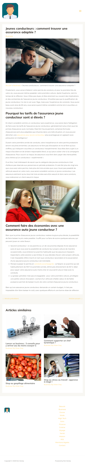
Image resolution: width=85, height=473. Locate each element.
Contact (62, 445)
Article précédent (10, 299)
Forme (62, 412)
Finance (62, 424)
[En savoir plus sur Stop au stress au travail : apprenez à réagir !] (61, 365)
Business (9, 36)
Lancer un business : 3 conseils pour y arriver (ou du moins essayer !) (23, 344)
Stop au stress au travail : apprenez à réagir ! (61, 381)
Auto (62, 421)
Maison (62, 436)
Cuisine (62, 427)
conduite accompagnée (44, 264)
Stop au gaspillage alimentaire (20, 383)
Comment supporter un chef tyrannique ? (57, 341)
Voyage (62, 430)
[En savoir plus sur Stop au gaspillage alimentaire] (23, 367)
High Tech (62, 418)
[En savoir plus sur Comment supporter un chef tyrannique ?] (61, 326)
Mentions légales (62, 442)
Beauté (62, 406)
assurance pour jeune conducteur (31, 135)
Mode (62, 415)
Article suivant (76, 299)
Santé (62, 433)
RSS (62, 439)
